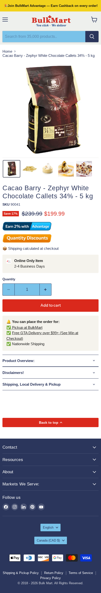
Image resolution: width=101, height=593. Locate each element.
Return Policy (53, 573)
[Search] (92, 36)
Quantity (8, 279)
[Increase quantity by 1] (46, 289)
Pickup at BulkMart (26, 327)
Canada (48, 540)
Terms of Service (81, 573)
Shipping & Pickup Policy (21, 573)
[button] (11, 169)
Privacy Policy (50, 578)
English (48, 527)
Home (7, 51)
